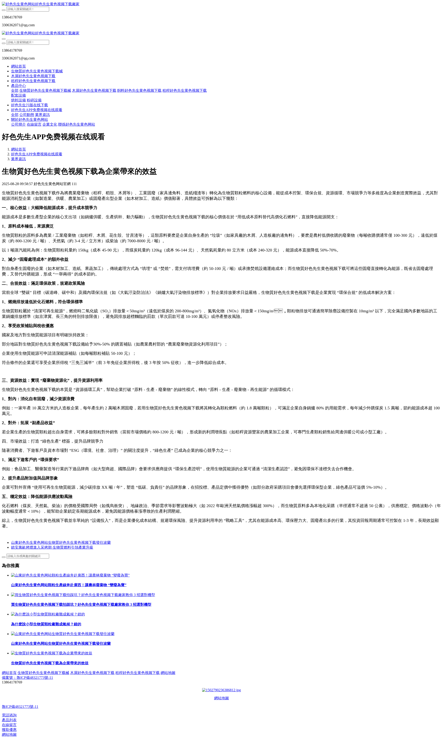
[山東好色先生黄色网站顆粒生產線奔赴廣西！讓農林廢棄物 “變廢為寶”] (70, 575)
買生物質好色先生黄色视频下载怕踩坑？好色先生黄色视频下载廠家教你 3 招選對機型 (81, 604)
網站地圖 (221, 698)
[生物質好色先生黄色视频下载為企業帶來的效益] (51, 653)
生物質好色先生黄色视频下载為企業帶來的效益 (50, 663)
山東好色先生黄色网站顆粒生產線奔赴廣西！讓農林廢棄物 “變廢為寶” (68, 585)
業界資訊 (18, 159)
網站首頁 (18, 66)
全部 (14, 90)
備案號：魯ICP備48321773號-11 (27, 678)
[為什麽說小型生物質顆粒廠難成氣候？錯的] (48, 614)
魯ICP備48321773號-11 (20, 707)
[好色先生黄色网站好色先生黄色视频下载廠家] (221, 4)
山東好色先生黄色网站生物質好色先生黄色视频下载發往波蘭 (61, 643)
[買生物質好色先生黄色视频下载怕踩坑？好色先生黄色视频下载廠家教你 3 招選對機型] (83, 595)
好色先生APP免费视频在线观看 (36, 154)
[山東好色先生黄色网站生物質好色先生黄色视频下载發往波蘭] (62, 634)
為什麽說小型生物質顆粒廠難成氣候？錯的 (46, 624)
